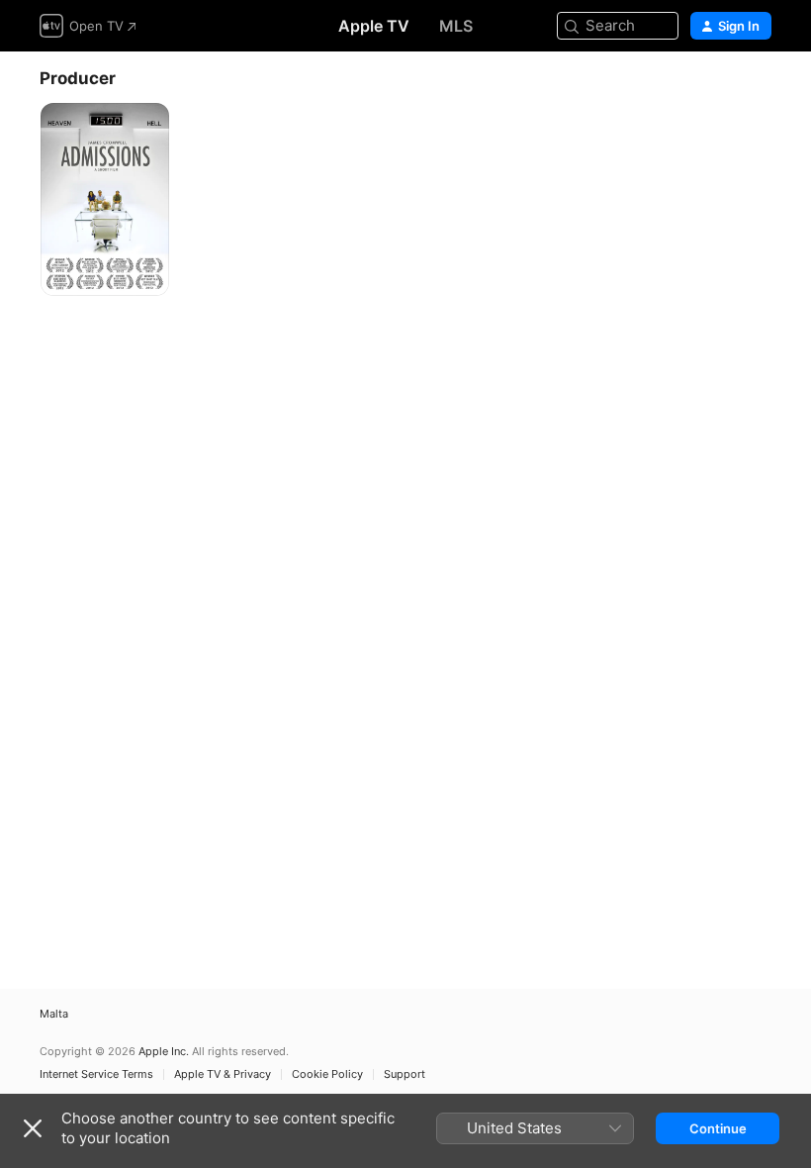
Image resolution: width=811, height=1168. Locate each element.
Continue (718, 1128)
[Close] (33, 1128)
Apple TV (373, 26)
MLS (456, 26)
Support (404, 1074)
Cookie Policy (327, 1074)
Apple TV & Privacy (222, 1074)
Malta (54, 1014)
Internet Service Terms (96, 1074)
